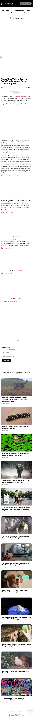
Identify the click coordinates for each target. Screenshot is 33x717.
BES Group (9, 301)
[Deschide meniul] (16, 4)
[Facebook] (22, 3)
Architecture (18, 11)
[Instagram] (24, 3)
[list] (16, 11)
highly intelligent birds (20, 96)
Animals (5, 11)
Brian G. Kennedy (19, 197)
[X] (27, 3)
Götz (18, 237)
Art (28, 11)
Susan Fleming (18, 270)
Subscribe (6, 360)
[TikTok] (29, 3)
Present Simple (18, 298)
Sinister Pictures (17, 301)
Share (29, 87)
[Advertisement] (16, 38)
